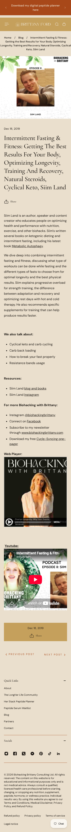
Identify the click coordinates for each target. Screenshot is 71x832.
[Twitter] (23, 753)
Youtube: (12, 546)
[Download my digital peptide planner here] (35, 7)
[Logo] (33, 24)
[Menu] (7, 24)
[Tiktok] (49, 753)
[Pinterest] (41, 753)
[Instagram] (6, 753)
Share (13, 201)
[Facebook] (15, 753)
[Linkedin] (58, 753)
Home (7, 37)
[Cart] (64, 24)
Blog (20, 37)
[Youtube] (32, 753)
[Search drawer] (57, 24)
